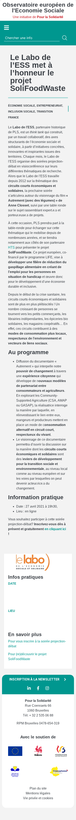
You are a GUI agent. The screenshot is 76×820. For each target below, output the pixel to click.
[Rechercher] (65, 37)
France (13, 117)
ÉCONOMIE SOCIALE (21, 105)
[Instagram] (47, 688)
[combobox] (32, 37)
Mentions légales (38, 793)
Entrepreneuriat (49, 105)
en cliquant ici (55, 529)
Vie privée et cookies (38, 798)
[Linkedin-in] (29, 688)
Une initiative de (38, 17)
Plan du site (38, 788)
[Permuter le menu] (6, 27)
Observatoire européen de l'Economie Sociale (38, 8)
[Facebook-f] (38, 688)
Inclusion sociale (21, 111)
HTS (11, 247)
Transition (45, 111)
